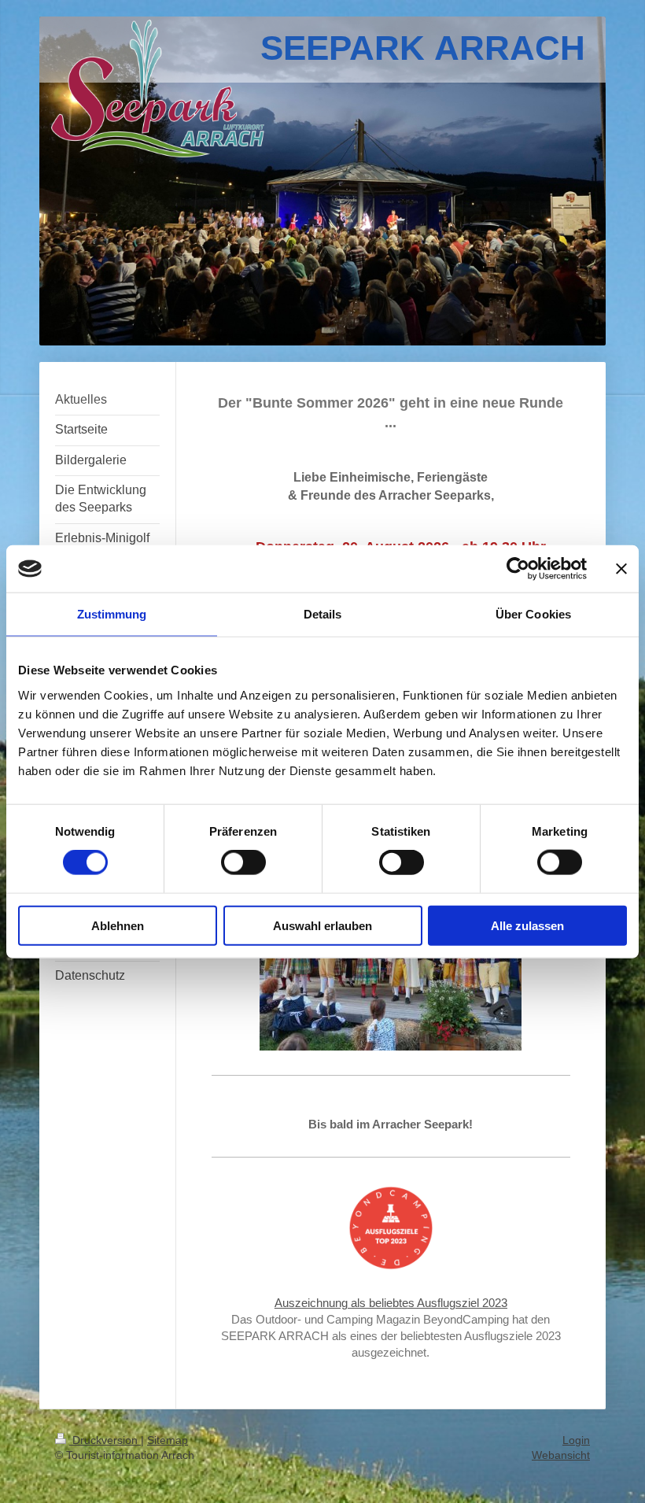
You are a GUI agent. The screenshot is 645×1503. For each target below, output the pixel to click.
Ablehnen (117, 925)
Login (576, 1440)
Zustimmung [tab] (112, 614)
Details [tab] (323, 614)
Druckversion (105, 1440)
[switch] (243, 862)
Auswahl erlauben (322, 925)
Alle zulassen (527, 925)
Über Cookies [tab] (533, 614)
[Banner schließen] (621, 568)
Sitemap (167, 1440)
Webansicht (561, 1455)
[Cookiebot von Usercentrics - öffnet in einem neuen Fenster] (518, 569)
